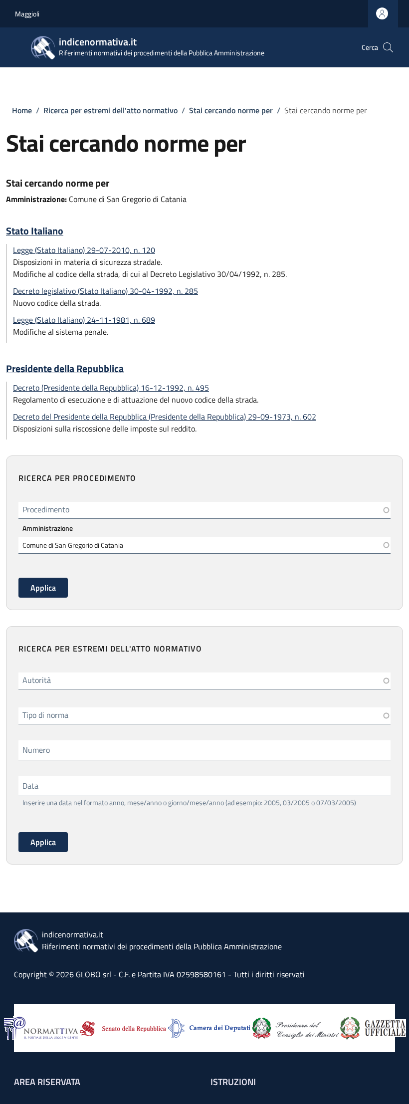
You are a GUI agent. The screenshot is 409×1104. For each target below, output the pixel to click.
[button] (388, 47)
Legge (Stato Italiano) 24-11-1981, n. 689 (84, 320)
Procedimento (45, 509)
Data (30, 786)
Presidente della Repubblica (65, 368)
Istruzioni (233, 1082)
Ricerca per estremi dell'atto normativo (110, 110)
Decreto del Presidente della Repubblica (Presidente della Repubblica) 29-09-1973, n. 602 (164, 417)
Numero (36, 750)
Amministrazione (47, 528)
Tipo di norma (45, 715)
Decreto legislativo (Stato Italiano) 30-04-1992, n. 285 (105, 291)
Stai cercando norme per (231, 110)
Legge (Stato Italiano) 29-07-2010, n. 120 (84, 250)
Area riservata (47, 1082)
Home (22, 110)
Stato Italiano (34, 230)
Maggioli (27, 13)
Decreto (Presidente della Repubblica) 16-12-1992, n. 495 (111, 388)
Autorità (36, 680)
